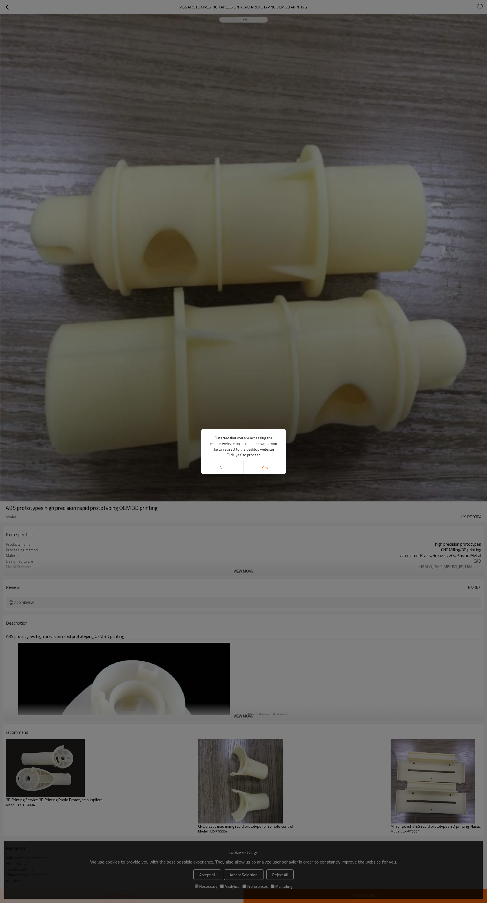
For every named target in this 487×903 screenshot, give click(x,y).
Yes (265, 467)
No (222, 467)
